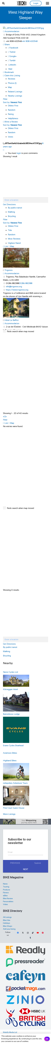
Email (10, 852)
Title (10, 230)
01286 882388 (25, 283)
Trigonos (9, 270)
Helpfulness (13, 118)
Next (25, 869)
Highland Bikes (9, 760)
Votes (10, 137)
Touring (6, 887)
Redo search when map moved (20, 331)
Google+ (13, 56)
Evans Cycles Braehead (13, 745)
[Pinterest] (42, 933)
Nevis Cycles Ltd (10, 672)
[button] (3, 3)
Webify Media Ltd (10, 1032)
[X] (23, 933)
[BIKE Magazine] (22, 3)
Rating (11, 114)
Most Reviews (14, 239)
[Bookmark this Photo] (3, 150)
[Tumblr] (30, 938)
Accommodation (11, 31)
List (6, 246)
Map (10, 87)
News (5, 884)
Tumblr (12, 60)
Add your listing (9, 929)
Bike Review (8, 898)
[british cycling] (25, 1017)
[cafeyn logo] (25, 976)
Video (5, 904)
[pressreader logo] (25, 962)
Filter (5, 99)
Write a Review (11, 122)
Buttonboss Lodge (11, 714)
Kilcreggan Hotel (10, 689)
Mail (10, 69)
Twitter (12, 52)
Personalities (8, 901)
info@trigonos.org (14, 286)
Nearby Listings (15, 96)
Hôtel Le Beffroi (12, 320)
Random (11, 110)
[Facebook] (18, 933)
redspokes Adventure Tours (15, 783)
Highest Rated (14, 243)
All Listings (7, 917)
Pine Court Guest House (13, 808)
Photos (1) (12, 83)
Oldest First (13, 105)
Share (7, 44)
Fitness (6, 893)
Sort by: (12, 102)
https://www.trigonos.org (17, 290)
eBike (5, 896)
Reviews (11, 79)
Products (6, 890)
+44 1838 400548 (30, 41)
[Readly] (25, 950)
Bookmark (9, 72)
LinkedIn (12, 65)
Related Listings (15, 91)
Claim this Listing (12, 75)
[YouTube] (38, 933)
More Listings (9, 814)
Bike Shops (7, 926)
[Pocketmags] (25, 988)
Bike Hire (6, 920)
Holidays (6, 923)
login (19, 153)
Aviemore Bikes (10, 753)
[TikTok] (33, 933)
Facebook (13, 48)
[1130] (25, 999)
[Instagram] (28, 933)
